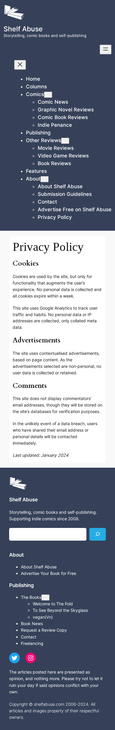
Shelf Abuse (23, 29)
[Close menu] (20, 65)
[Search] (97, 534)
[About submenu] (44, 179)
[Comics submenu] (48, 95)
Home (33, 79)
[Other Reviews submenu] (65, 141)
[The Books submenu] (45, 597)
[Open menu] (105, 49)
